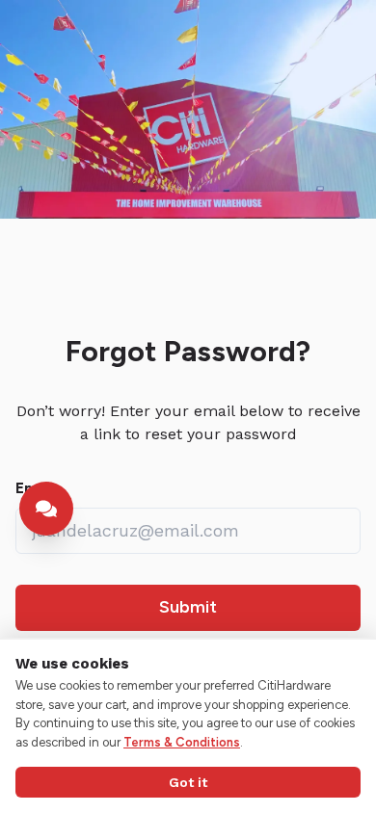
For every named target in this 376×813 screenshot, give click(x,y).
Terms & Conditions (181, 742)
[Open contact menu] (46, 509)
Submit (188, 606)
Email (34, 488)
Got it (188, 782)
